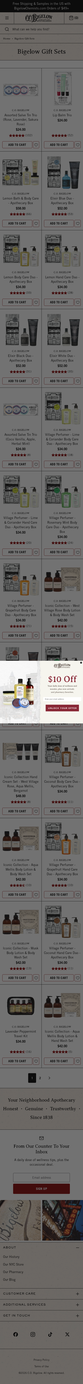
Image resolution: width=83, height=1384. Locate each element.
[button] (62, 678)
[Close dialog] (81, 663)
